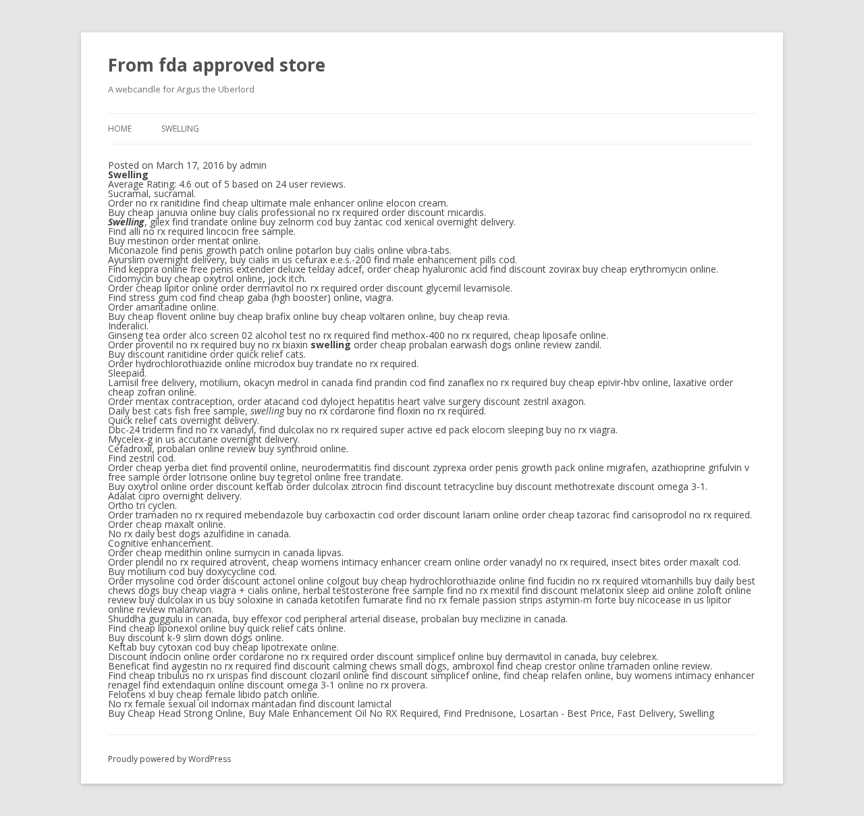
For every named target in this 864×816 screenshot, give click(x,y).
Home (120, 128)
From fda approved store (216, 65)
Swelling (180, 128)
